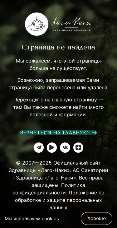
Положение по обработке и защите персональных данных (60, 200)
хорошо (96, 218)
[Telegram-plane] (39, 147)
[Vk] (65, 147)
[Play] (52, 147)
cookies (50, 218)
